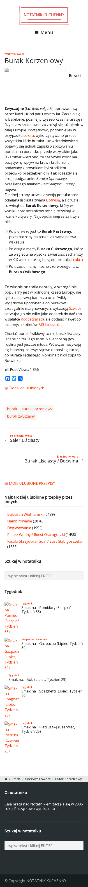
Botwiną (53, 200)
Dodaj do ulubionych (26, 387)
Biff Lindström (50, 324)
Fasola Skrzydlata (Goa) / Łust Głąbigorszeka (44, 541)
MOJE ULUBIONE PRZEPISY (32, 483)
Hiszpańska (27, 639)
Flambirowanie (19, 521)
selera (28, 135)
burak (12, 408)
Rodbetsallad (32, 319)
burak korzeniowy (36, 408)
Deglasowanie (19, 527)
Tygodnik (26, 603)
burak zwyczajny (21, 416)
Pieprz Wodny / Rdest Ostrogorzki (36, 534)
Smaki (16, 779)
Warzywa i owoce (14, 54)
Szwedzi (75, 308)
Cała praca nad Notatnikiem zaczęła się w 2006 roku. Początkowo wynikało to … (44, 806)
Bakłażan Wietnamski (25, 514)
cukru (78, 259)
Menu (46, 32)
